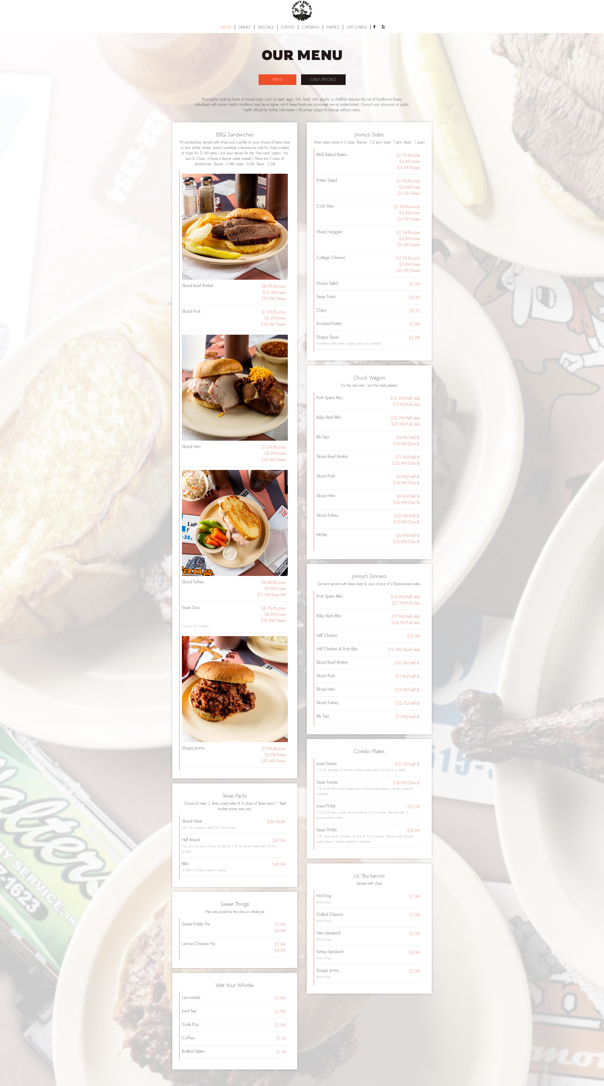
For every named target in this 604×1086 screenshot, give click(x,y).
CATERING (310, 27)
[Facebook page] (374, 27)
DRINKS (245, 27)
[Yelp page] (383, 27)
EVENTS (287, 27)
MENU (226, 27)
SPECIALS (266, 27)
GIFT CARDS (357, 27)
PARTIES (333, 27)
